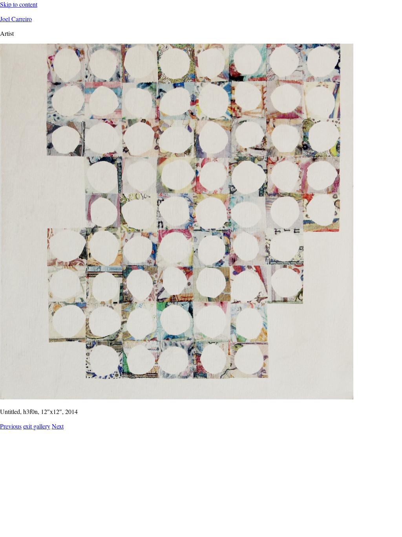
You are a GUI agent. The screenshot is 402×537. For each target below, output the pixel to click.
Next (58, 426)
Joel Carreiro (16, 19)
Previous (11, 426)
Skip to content (18, 4)
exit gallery (36, 426)
